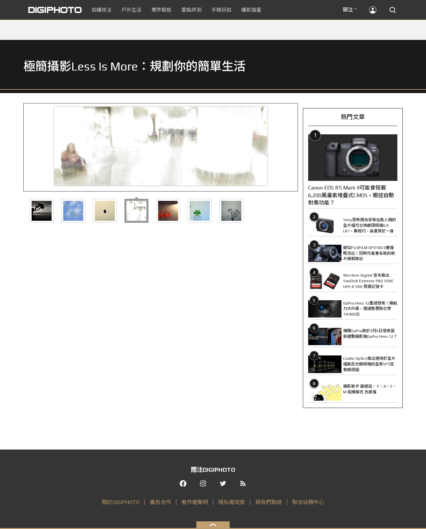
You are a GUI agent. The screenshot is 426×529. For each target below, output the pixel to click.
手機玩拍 (221, 10)
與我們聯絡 (268, 502)
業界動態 (161, 10)
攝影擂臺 (251, 10)
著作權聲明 (194, 502)
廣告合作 (160, 502)
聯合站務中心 (308, 502)
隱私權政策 (231, 502)
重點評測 (191, 10)
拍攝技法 (101, 10)
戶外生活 (131, 10)
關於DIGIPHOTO (120, 502)
